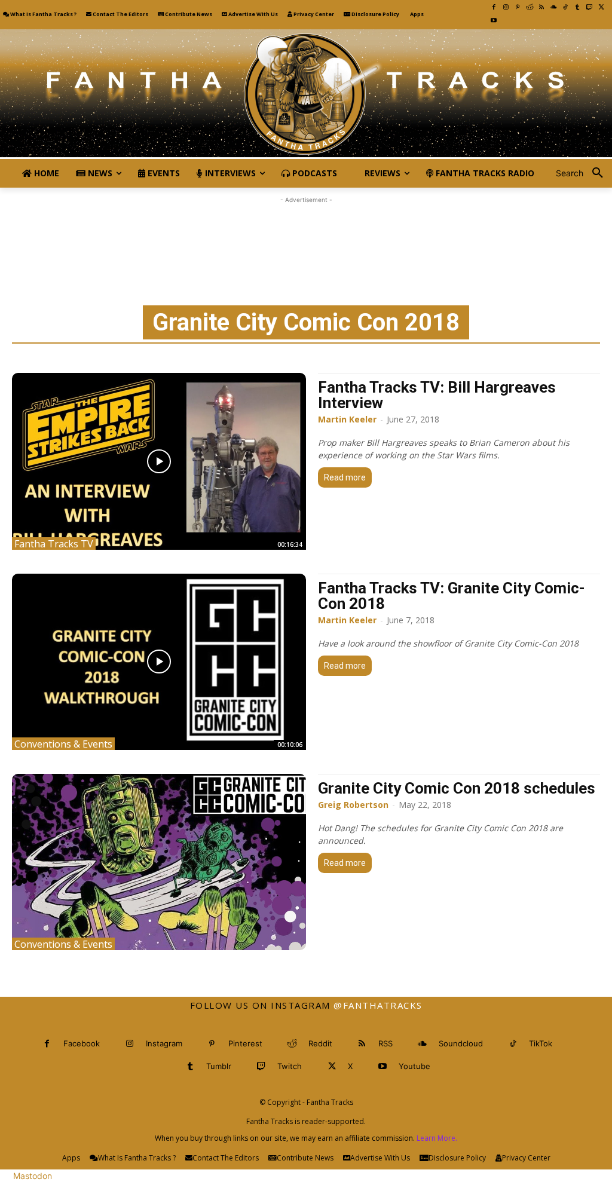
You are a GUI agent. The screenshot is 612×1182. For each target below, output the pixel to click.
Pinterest (245, 1043)
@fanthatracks (378, 1005)
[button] (584, 173)
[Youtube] (494, 20)
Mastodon (32, 1176)
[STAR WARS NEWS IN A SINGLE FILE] (306, 94)
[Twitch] (589, 7)
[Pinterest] (518, 7)
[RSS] (541, 7)
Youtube (414, 1066)
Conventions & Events (63, 743)
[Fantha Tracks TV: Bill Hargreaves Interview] (159, 461)
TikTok (540, 1043)
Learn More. (437, 1138)
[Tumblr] (577, 7)
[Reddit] (530, 7)
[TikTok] (565, 7)
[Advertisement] (306, 233)
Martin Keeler (347, 419)
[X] (601, 7)
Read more (345, 477)
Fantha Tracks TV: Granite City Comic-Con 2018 (451, 596)
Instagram (164, 1043)
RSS (385, 1043)
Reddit (320, 1043)
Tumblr (218, 1066)
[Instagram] (506, 7)
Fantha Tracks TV (53, 543)
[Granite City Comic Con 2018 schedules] (159, 862)
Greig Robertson (353, 804)
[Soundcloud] (553, 7)
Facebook (81, 1043)
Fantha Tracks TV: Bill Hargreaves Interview (437, 395)
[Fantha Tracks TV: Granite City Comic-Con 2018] (159, 662)
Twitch (289, 1066)
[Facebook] (494, 7)
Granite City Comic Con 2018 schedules (456, 788)
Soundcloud (461, 1043)
